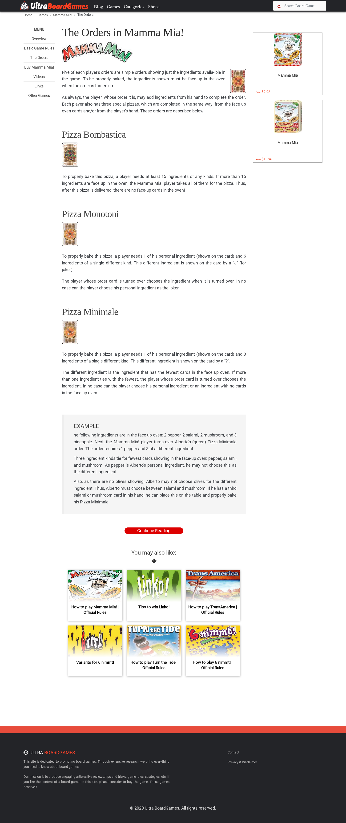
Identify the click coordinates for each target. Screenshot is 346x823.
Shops (154, 6)
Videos (39, 76)
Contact (233, 752)
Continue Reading (153, 530)
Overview (39, 39)
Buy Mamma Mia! (39, 67)
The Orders (39, 57)
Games (113, 6)
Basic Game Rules (39, 48)
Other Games (39, 95)
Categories (134, 6)
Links (39, 86)
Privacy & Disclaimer (242, 762)
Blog (98, 6)
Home (28, 15)
